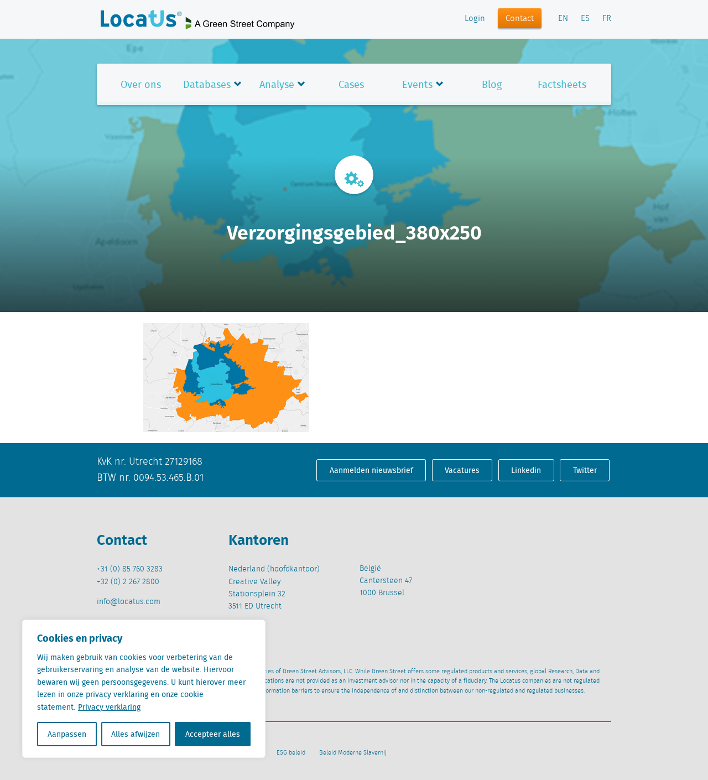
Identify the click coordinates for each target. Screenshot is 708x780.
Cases (351, 84)
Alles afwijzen (135, 734)
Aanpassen (67, 734)
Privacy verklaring (109, 707)
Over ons (141, 84)
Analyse (276, 84)
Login (475, 18)
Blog (492, 84)
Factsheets (562, 84)
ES (585, 18)
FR (606, 18)
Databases (207, 84)
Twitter (585, 470)
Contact (520, 18)
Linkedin (526, 470)
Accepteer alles (212, 734)
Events (417, 84)
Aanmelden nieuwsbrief (371, 470)
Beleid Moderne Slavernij (353, 753)
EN (563, 18)
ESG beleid (291, 753)
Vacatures (462, 470)
